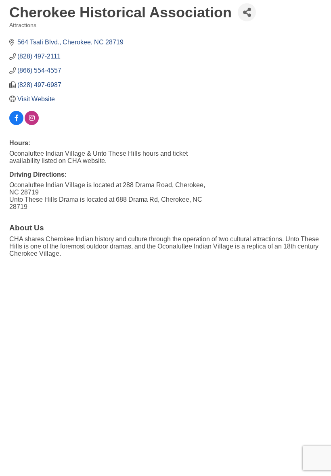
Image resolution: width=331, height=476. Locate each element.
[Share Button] (247, 12)
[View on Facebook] (16, 122)
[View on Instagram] (32, 122)
